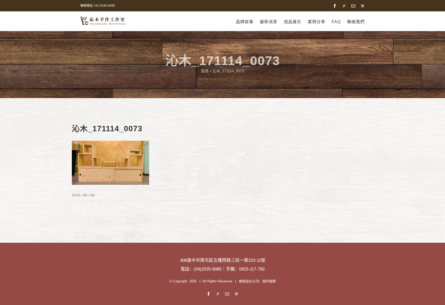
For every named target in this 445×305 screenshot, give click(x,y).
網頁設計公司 (249, 281)
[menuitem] (248, 21)
